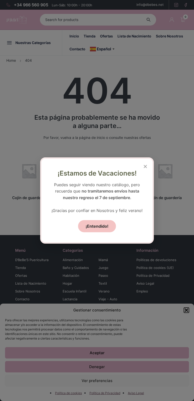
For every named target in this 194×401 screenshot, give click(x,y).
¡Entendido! (97, 226)
